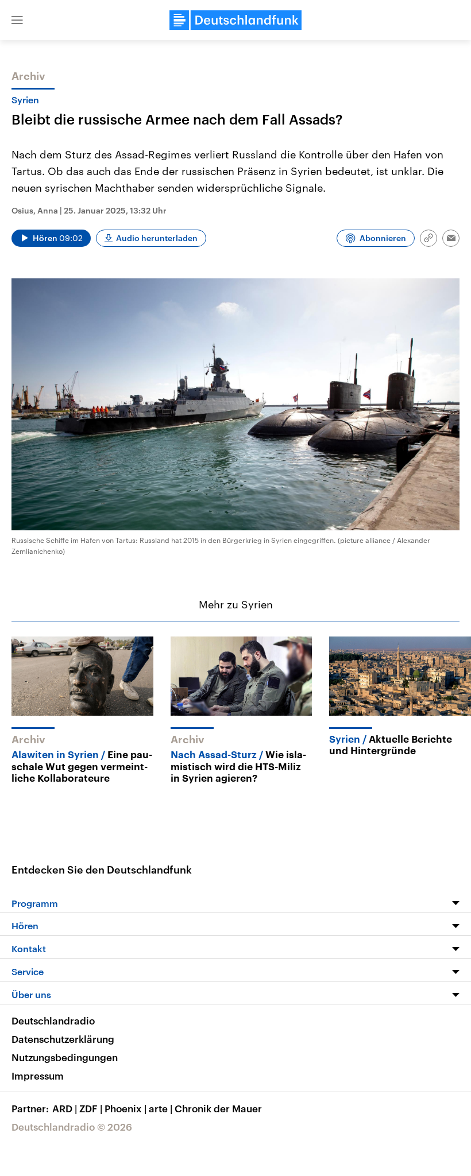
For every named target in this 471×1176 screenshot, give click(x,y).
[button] (17, 20)
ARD (64, 1108)
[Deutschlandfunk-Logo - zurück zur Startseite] (235, 20)
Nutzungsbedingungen (64, 1057)
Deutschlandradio (53, 1020)
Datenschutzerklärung (62, 1039)
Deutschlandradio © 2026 (71, 1126)
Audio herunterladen (157, 238)
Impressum (37, 1075)
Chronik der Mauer (218, 1108)
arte (160, 1108)
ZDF (90, 1108)
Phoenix (125, 1108)
